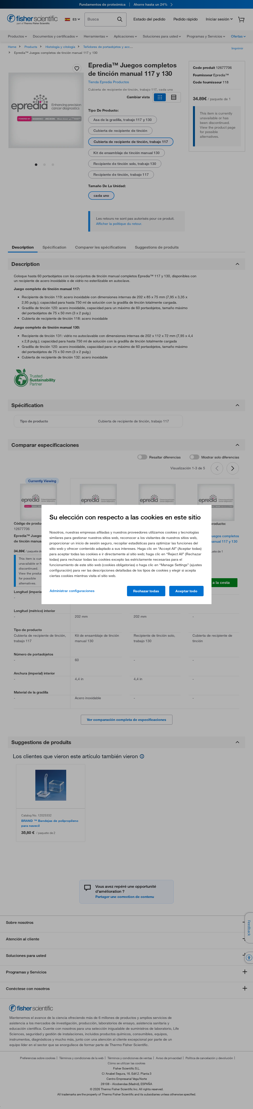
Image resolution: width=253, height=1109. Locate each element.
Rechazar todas (146, 591)
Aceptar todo (186, 591)
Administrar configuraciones (72, 591)
